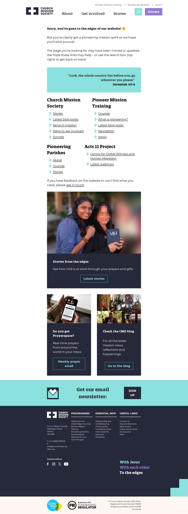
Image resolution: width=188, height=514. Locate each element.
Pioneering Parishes (138, 5)
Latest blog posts (65, 119)
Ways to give (125, 426)
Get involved (93, 13)
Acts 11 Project (77, 440)
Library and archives (128, 429)
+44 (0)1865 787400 (57, 441)
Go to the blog (119, 366)
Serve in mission (65, 125)
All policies (100, 437)
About (67, 13)
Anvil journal (125, 432)
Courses (104, 113)
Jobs (122, 434)
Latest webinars (102, 164)
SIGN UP (132, 393)
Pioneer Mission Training (108, 5)
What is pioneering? (113, 119)
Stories (120, 13)
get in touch (75, 185)
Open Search (138, 11)
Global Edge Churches (81, 424)
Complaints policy (103, 429)
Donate (153, 11)
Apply (102, 137)
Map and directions (128, 424)
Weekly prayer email (69, 364)
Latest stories (94, 278)
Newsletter (106, 131)
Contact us (124, 421)
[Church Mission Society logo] (39, 11)
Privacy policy (101, 426)
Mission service (77, 421)
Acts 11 (158, 5)
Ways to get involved (68, 131)
